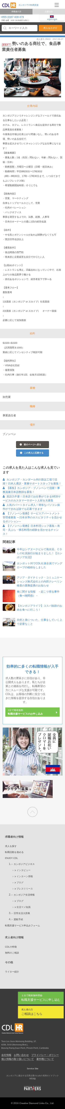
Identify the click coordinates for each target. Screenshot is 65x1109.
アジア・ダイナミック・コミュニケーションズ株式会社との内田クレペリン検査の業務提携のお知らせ (39, 581)
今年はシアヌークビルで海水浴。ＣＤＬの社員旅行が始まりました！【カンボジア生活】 (39, 553)
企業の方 (49, 11)
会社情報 (6, 1055)
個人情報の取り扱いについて (17, 1059)
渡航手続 (18, 919)
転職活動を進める (14, 852)
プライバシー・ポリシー (45, 1055)
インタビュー (23, 870)
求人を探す (11, 846)
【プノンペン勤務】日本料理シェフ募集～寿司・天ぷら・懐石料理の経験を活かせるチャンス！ (31, 529)
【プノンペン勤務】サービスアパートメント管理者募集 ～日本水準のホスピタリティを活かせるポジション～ (32, 517)
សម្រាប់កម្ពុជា (52, 19)
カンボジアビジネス (24, 864)
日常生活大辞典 (22, 913)
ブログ (20, 882)
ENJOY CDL (11, 858)
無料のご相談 (12, 952)
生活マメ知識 (23, 907)
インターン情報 (24, 876)
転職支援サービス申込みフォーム (22, 925)
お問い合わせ (21, 1055)
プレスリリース (24, 888)
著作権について (45, 1059)
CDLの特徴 (11, 946)
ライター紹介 (12, 971)
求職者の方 (16, 11)
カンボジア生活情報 (24, 894)
